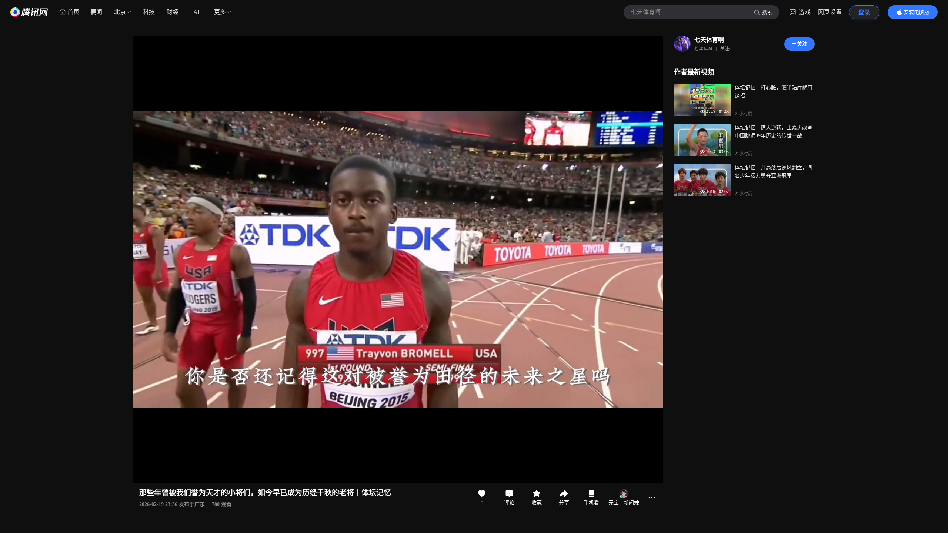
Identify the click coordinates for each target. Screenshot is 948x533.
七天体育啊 (709, 40)
